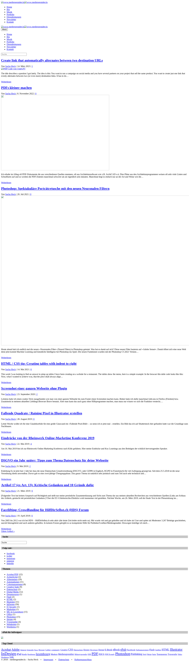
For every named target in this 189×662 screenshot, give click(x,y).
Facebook (131, 650)
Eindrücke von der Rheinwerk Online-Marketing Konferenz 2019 (47, 438)
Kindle (24, 654)
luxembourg (43, 654)
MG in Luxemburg (15, 612)
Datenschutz (12, 589)
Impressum (48, 659)
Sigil (145, 654)
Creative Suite (13, 587)
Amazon (23, 650)
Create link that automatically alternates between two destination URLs (52, 60)
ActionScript (12, 577)
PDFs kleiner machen (16, 87)
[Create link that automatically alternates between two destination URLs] (13, 69)
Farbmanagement (142, 650)
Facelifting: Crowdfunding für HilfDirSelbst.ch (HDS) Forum (45, 510)
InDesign (11, 604)
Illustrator (11, 602)
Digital (101, 650)
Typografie (172, 654)
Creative (64, 650)
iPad (19, 654)
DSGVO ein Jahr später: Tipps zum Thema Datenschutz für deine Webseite (54, 460)
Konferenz (31, 654)
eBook (116, 649)
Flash (9, 597)
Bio (8, 9)
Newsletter (11, 19)
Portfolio (10, 14)
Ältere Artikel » (8, 531)
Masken (54, 654)
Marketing (11, 609)
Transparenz (162, 654)
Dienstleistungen (14, 17)
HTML (10, 599)
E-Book (108, 649)
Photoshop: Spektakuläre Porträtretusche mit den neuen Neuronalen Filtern (55, 188)
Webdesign (11, 624)
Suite (154, 654)
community (55, 650)
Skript (149, 654)
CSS (70, 649)
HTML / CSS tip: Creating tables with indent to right (39, 363)
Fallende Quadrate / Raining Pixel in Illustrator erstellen (41, 413)
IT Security (11, 607)
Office (9, 614)
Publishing (136, 654)
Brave (36, 650)
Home (9, 7)
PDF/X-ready (110, 654)
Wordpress (11, 627)
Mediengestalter (66, 654)
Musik (9, 12)
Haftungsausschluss (83, 659)
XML (11, 657)
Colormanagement (15, 584)
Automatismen (13, 582)
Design (86, 650)
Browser (42, 650)
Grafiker (158, 650)
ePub (123, 649)
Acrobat (6, 649)
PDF (95, 654)
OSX (89, 654)
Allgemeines (12, 579)
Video (180, 654)
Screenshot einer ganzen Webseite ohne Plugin (34, 388)
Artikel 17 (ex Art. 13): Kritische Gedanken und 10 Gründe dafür (47, 485)
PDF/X (101, 654)
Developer (94, 650)
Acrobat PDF (12, 574)
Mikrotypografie (81, 654)
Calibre (48, 650)
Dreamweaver (13, 594)
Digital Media (13, 592)
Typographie (12, 622)
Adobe (15, 649)
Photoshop (11, 617)
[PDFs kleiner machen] (55, 169)
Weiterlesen (6, 82)
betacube (30, 650)
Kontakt (10, 22)
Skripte (10, 619)
